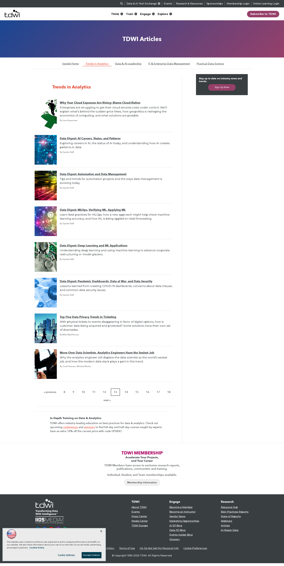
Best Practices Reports (234, 511)
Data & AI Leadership (128, 63)
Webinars (226, 521)
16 (147, 392)
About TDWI (139, 507)
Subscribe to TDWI (263, 13)
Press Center (139, 516)
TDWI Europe (139, 525)
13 (115, 392)
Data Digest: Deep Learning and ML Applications (93, 245)
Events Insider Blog (181, 534)
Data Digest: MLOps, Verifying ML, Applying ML (93, 210)
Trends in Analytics (97, 63)
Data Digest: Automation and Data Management (93, 174)
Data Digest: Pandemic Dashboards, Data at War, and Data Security (106, 281)
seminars (89, 427)
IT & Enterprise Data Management (169, 63)
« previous (50, 392)
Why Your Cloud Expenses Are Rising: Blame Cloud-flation (100, 102)
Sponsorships (214, 3)
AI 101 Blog (175, 525)
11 (94, 392)
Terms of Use (127, 548)
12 (104, 392)
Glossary (174, 539)
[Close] (101, 531)
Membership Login (238, 3)
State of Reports (231, 516)
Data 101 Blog (177, 530)
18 (169, 392)
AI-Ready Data (229, 530)
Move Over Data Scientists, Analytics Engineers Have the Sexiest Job (107, 352)
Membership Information (142, 482)
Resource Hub (229, 507)
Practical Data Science (210, 63)
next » (107, 400)
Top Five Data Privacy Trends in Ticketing (88, 317)
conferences (70, 427)
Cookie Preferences (195, 548)
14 (126, 392)
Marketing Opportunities (184, 521)
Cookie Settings (66, 555)
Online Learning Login (266, 3)
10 (83, 392)
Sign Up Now (222, 87)
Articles (225, 525)
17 (158, 392)
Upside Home (70, 63)
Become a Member (181, 507)
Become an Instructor (182, 511)
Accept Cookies (91, 555)
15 (137, 392)
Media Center (139, 521)
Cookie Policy (106, 548)
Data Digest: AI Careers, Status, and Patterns (90, 138)
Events (168, 3)
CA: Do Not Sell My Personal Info (159, 548)
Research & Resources (189, 3)
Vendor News (177, 516)
